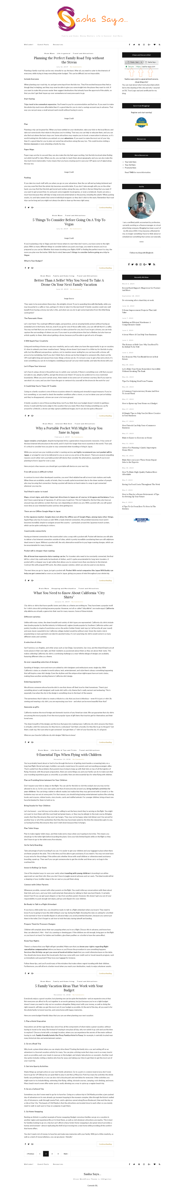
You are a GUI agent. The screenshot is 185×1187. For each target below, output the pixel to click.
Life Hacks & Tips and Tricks (64, 750)
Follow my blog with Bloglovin (141, 253)
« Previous (30, 1154)
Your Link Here (130, 162)
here (153, 85)
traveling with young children (77, 873)
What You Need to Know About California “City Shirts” (69, 595)
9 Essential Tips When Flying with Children (69, 755)
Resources (58, 44)
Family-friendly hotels (45, 1035)
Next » (66, 1154)
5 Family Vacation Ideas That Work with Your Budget (69, 988)
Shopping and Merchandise (64, 588)
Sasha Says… (92, 1174)
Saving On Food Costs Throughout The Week (141, 484)
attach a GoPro (43, 375)
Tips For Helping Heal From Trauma (137, 381)
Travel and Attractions (83, 53)
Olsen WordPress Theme (85, 1179)
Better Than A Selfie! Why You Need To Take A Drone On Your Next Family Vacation (69, 282)
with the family (97, 304)
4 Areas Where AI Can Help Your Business (139, 334)
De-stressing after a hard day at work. (138, 300)
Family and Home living (63, 276)
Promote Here (130, 168)
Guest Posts (43, 44)
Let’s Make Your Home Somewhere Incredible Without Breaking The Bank (141, 370)
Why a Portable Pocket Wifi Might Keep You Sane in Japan (69, 430)
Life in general (63, 53)
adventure (68, 138)
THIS (131, 172)
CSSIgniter (106, 1179)
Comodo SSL (92, 1185)
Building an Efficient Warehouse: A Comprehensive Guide (136, 323)
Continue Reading (105, 207)
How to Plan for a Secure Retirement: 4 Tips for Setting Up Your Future (140, 495)
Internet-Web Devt (63, 423)
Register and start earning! (141, 112)
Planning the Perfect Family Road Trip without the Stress (69, 60)
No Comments (76, 67)
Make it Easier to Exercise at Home (137, 438)
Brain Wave (50, 53)
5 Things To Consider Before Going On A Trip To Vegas (69, 222)
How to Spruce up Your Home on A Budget (140, 403)
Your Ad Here (130, 165)
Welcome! (28, 44)
